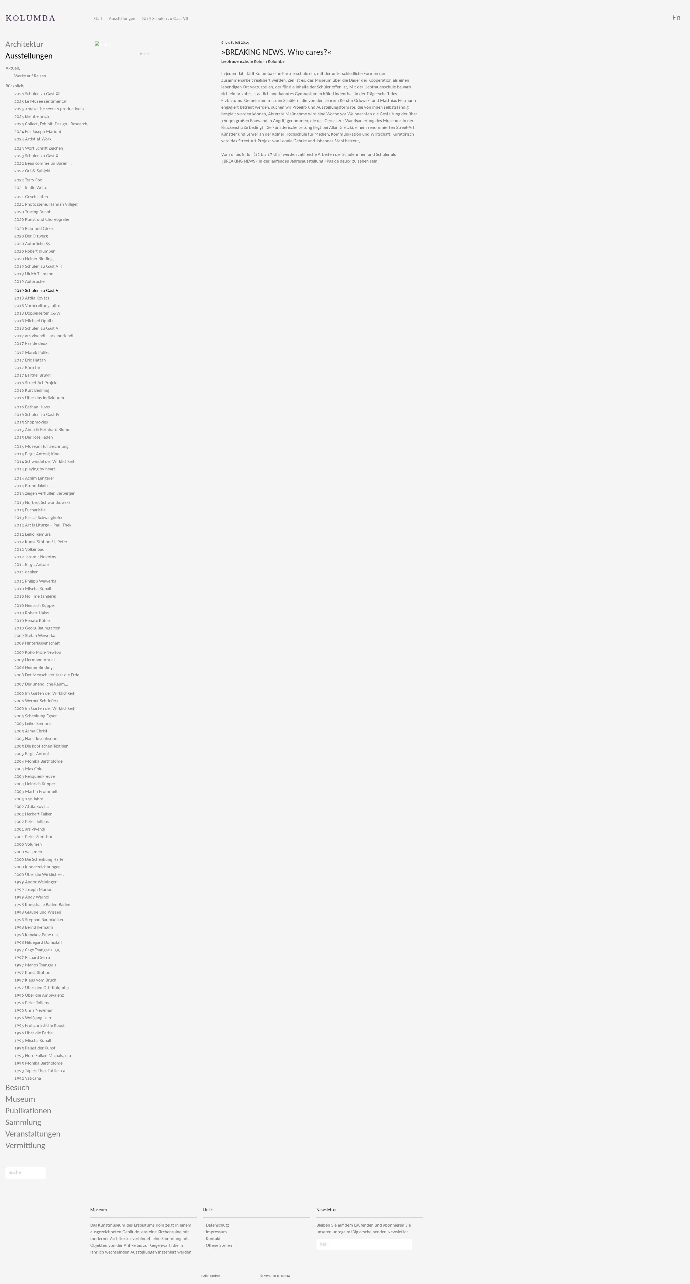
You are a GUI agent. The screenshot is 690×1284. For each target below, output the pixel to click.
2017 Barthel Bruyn (32, 375)
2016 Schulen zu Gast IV (37, 414)
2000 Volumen (28, 844)
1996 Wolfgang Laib (32, 1018)
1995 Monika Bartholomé (38, 1063)
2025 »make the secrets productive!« (49, 109)
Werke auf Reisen (30, 76)
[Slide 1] (141, 53)
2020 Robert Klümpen (35, 251)
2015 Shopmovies (31, 422)
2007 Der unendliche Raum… (41, 684)
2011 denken (26, 572)
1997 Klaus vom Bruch (35, 980)
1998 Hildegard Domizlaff (38, 942)
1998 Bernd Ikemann (33, 927)
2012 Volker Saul (30, 549)
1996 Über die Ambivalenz (39, 995)
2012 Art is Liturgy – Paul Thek (42, 525)
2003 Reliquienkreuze (34, 776)
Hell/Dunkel (210, 1276)
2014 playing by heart (34, 469)
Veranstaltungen (32, 1134)
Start (98, 18)
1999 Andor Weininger (35, 882)
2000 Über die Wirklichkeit (39, 874)
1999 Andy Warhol (31, 897)
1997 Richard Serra (32, 957)
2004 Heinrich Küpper (34, 784)
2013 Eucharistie (30, 510)
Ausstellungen (122, 18)
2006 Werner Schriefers (36, 701)
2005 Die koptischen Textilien (41, 746)
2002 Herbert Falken (33, 814)
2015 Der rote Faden (33, 437)
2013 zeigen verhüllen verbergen (44, 493)
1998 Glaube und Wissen (37, 912)
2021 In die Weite (30, 187)
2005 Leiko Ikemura (32, 723)
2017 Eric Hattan (30, 360)
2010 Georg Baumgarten (37, 628)
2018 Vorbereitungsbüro (37, 306)
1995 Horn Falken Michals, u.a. (43, 1056)
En (676, 18)
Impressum (216, 1232)
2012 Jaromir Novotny (35, 557)
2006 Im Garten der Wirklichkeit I (45, 708)
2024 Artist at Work (32, 139)
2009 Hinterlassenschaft (37, 643)
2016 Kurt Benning (31, 390)
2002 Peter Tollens (31, 822)
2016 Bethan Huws (32, 407)
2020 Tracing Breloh (32, 212)
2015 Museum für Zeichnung (41, 446)
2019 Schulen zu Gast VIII (38, 266)
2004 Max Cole (28, 769)
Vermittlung (25, 1146)
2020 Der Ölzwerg (31, 236)
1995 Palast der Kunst (35, 1048)
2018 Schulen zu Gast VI (37, 328)
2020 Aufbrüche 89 (32, 244)
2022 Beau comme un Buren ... (43, 163)
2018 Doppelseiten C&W (37, 313)
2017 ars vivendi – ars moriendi (43, 336)
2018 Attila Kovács (31, 298)
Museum (20, 1100)
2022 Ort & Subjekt (32, 171)
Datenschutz (217, 1225)
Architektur (24, 45)
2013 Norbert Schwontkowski (42, 502)
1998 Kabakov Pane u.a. (36, 935)
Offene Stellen (219, 1245)
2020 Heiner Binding (33, 259)
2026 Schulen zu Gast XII (37, 94)
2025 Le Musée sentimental (40, 101)
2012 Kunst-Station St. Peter (40, 542)
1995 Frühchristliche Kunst (39, 1025)
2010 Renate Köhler (32, 620)
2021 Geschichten (31, 197)
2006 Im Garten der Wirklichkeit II (46, 693)
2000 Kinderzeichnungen (37, 867)
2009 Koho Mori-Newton (37, 652)
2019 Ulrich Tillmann (33, 274)
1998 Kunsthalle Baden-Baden (42, 905)
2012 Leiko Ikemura (32, 534)
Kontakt (213, 1239)
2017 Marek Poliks (31, 352)
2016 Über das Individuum (39, 398)
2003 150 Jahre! (29, 799)
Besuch (17, 1088)
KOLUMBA (31, 17)
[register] (417, 1244)
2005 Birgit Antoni (31, 754)
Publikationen (28, 1111)
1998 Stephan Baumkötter (39, 920)
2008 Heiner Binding (33, 667)
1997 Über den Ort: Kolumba (41, 988)
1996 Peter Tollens (31, 1003)
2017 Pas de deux (30, 343)
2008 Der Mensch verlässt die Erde (46, 675)
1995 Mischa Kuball (32, 1040)
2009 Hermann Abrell (34, 660)
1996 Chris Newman (33, 1010)
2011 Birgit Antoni (31, 564)
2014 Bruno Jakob (31, 486)
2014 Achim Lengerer (34, 478)
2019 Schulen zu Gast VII (165, 18)
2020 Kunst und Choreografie (41, 219)
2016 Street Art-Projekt (36, 383)
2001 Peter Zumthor (33, 837)
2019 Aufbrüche (29, 281)
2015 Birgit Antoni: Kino (37, 454)
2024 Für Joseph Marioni (37, 131)
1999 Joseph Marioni (34, 889)
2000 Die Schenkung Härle (38, 859)
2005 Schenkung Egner (35, 716)
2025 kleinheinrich (31, 116)
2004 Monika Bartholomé (38, 761)
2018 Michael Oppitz (33, 321)
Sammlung (23, 1123)
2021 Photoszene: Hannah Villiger (46, 204)
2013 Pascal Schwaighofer (38, 517)
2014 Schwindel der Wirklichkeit (44, 461)
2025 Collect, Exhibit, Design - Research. (51, 124)
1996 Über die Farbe (33, 1033)
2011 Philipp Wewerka (35, 581)
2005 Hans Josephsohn (35, 738)
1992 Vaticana (27, 1078)
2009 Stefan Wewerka (34, 636)
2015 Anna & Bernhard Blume (42, 430)
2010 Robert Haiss (31, 613)
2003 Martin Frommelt (36, 791)
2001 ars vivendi (29, 829)
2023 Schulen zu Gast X (36, 156)
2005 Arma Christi (31, 731)
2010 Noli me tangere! (35, 596)
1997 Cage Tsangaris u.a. (37, 950)
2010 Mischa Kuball (32, 589)
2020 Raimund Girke (33, 228)
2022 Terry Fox (28, 180)
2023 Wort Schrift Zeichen (38, 148)
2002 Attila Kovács (31, 806)
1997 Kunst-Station (32, 972)
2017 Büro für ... (29, 368)
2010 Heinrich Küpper (34, 605)
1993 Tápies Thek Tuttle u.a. (40, 1071)
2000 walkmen (28, 852)
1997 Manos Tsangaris (35, 965)
